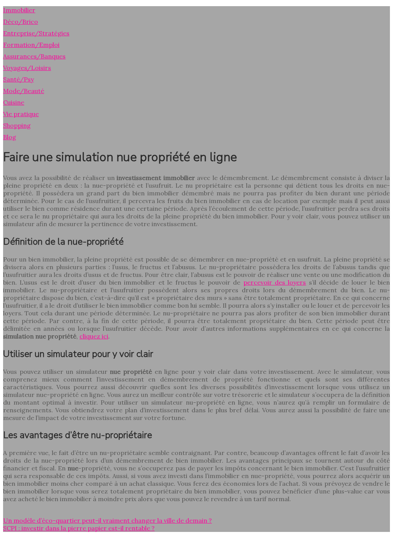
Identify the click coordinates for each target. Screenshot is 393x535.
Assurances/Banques (34, 56)
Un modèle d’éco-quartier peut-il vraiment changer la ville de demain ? (107, 520)
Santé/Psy (18, 79)
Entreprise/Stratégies (36, 33)
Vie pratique (21, 114)
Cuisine (13, 102)
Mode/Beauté (23, 91)
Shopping (17, 125)
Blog (9, 137)
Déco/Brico (20, 21)
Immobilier (19, 10)
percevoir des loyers (274, 282)
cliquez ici (93, 336)
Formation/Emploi (31, 44)
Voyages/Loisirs (27, 68)
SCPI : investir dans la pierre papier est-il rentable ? (79, 528)
